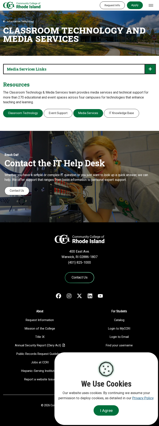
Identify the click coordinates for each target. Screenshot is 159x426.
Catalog (119, 320)
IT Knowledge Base (121, 113)
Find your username (119, 345)
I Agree (106, 410)
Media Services (88, 113)
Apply (134, 5)
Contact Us (17, 190)
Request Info (112, 5)
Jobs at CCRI (40, 362)
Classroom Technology (23, 113)
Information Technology (20, 21)
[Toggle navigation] (151, 5)
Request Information (40, 320)
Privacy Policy (142, 398)
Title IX (40, 337)
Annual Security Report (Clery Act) (38, 345)
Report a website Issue (39, 379)
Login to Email (119, 337)
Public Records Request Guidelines (39, 354)
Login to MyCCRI (119, 328)
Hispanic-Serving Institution (39, 371)
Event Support (58, 113)
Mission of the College (40, 328)
